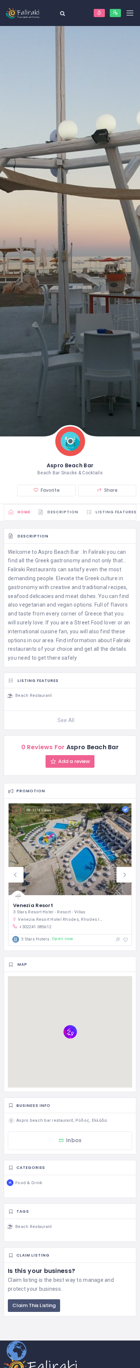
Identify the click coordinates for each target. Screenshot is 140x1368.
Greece (93, 614)
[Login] (99, 13)
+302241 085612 (35, 927)
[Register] (115, 13)
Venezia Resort (33, 905)
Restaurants (42, 569)
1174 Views (42, 810)
